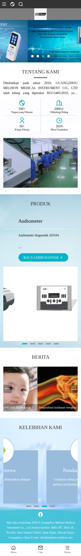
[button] (32, 56)
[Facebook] (40, 514)
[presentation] (7, 163)
